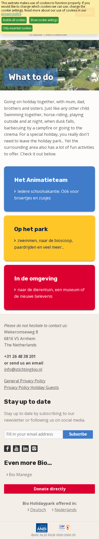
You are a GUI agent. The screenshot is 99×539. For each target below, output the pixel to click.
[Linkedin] (25, 448)
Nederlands (66, 509)
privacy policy (11, 14)
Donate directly (49, 489)
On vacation (35, 34)
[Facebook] (7, 448)
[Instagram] (34, 448)
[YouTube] (16, 448)
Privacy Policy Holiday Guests (31, 387)
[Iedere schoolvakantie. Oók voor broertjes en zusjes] (49, 188)
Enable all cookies (14, 20)
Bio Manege (20, 474)
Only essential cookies (17, 28)
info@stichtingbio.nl (23, 369)
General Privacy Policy (24, 381)
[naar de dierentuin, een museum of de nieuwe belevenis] (49, 287)
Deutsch (38, 509)
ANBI (41, 527)
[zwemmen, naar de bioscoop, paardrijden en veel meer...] (49, 238)
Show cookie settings (43, 20)
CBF (65, 527)
